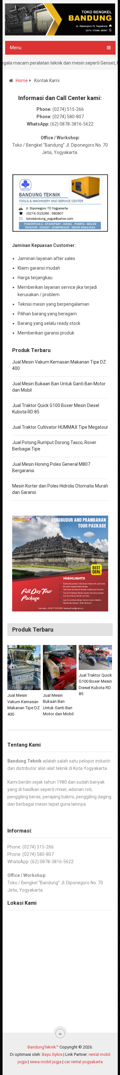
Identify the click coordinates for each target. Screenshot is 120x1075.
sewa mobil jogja (45, 1061)
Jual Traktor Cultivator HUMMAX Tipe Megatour (60, 427)
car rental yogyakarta (83, 1061)
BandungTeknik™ (43, 1047)
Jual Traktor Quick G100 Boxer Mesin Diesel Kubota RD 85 (55, 408)
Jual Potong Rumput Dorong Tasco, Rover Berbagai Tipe (54, 445)
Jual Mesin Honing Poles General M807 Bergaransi (51, 467)
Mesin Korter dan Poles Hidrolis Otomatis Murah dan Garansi (60, 489)
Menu (15, 47)
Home (22, 80)
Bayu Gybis (52, 1054)
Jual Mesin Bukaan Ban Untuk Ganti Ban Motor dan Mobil (59, 387)
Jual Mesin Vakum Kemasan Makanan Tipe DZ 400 (59, 365)
